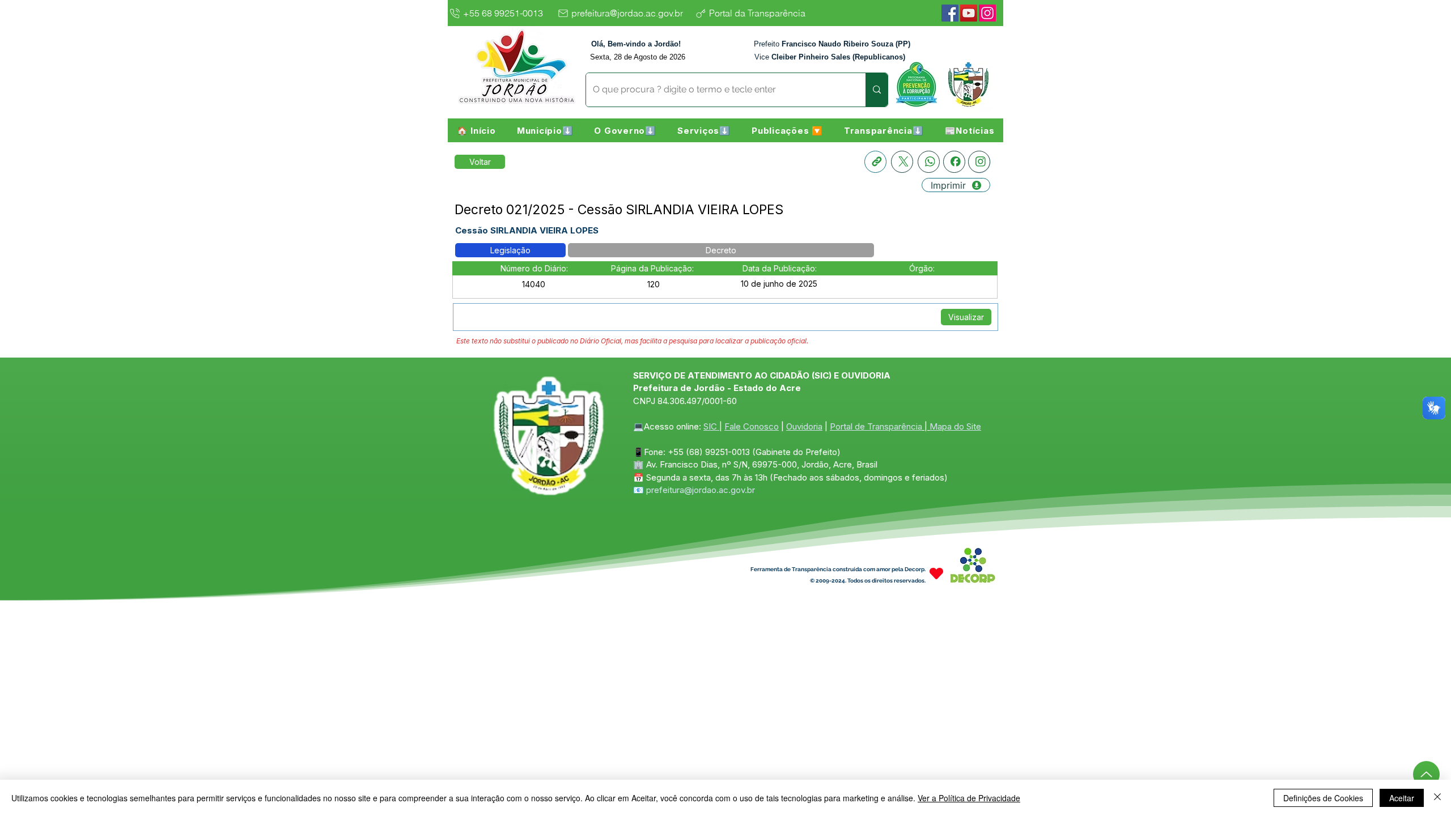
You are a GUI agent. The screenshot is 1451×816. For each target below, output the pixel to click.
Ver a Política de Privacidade (969, 798)
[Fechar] (1437, 798)
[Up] (1426, 774)
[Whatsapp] (929, 162)
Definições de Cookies (1323, 798)
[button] (545, 130)
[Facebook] (949, 13)
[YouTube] (968, 13)
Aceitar (1401, 798)
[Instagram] (987, 13)
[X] (902, 162)
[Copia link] (875, 162)
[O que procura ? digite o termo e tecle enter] (876, 90)
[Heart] (936, 573)
